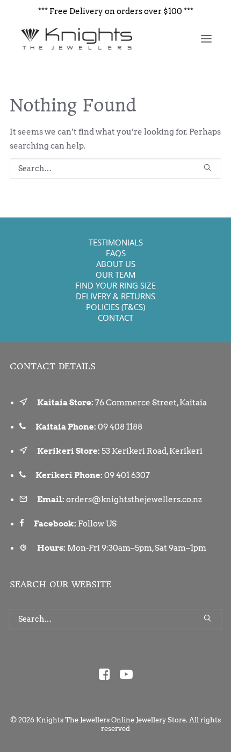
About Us (115, 263)
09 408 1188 (120, 427)
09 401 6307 (127, 475)
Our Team (115, 274)
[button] (206, 38)
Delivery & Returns (115, 296)
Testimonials (116, 242)
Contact (115, 317)
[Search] (115, 168)
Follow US (97, 524)
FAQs (116, 253)
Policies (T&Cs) (115, 306)
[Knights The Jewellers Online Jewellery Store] (76, 38)
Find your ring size (115, 285)
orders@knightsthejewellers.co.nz (134, 499)
